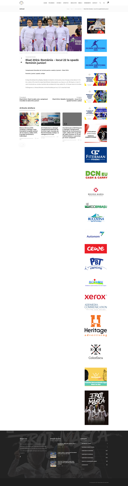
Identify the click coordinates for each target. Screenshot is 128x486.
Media (79, 2)
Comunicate (94, 464)
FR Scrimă (51, 2)
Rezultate (74, 2)
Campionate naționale (94, 457)
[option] (29, 126)
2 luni (59, 455)
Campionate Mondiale (30, 56)
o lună (59, 446)
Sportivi (65, 2)
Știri (72, 8)
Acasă (45, 2)
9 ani (32, 138)
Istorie (59, 2)
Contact (94, 2)
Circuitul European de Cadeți (94, 461)
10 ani (54, 136)
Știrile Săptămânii (78, 8)
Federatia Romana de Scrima (25, 138)
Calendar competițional (94, 447)
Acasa (68, 8)
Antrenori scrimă (94, 443)
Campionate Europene (94, 450)
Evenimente (87, 2)
